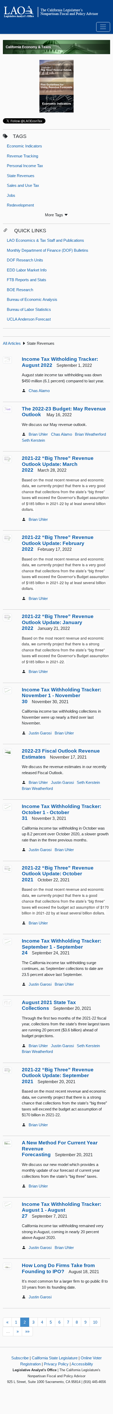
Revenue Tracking (22, 156)
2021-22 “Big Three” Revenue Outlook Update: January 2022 (58, 622)
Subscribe (20, 1358)
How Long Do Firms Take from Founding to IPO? (58, 1268)
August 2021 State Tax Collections (49, 1005)
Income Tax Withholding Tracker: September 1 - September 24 (61, 946)
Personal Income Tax (25, 165)
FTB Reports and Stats (26, 279)
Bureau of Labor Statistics (29, 309)
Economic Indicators (24, 146)
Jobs (11, 195)
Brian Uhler (38, 434)
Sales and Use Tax (23, 185)
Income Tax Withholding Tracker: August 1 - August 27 (61, 1210)
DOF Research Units (25, 260)
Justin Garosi (40, 733)
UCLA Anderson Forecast (29, 319)
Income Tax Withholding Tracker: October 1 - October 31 (61, 812)
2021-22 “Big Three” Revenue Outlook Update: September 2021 (58, 1075)
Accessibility (82, 1364)
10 (95, 1322)
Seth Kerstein (33, 440)
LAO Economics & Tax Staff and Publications (45, 240)
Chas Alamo (39, 390)
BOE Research (20, 289)
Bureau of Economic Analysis (32, 299)
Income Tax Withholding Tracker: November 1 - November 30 (61, 695)
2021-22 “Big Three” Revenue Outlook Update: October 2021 (58, 873)
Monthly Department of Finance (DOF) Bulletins (47, 250)
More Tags (54, 215)
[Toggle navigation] (103, 27)
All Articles (12, 343)
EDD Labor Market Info (27, 270)
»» (27, 1331)
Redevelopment (20, 205)
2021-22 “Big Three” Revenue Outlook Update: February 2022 (58, 543)
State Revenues (20, 175)
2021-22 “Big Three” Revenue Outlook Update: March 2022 (58, 464)
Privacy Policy (56, 1364)
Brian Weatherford (90, 434)
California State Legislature (55, 1358)
